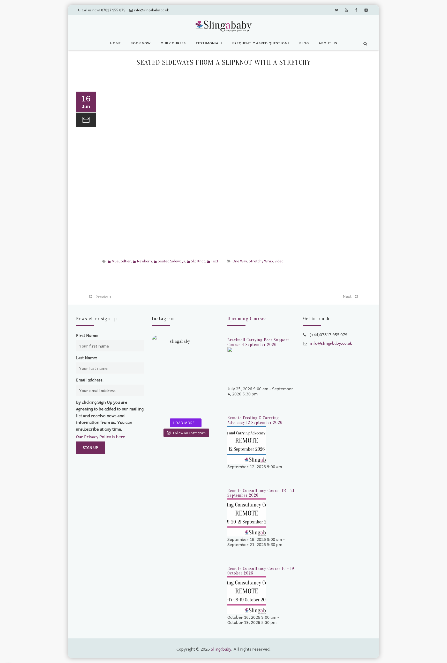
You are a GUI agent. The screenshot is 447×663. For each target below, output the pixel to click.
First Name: (87, 335)
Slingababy (221, 648)
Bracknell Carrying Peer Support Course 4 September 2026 (258, 342)
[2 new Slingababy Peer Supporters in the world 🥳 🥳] (168, 405)
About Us (328, 43)
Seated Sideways (171, 261)
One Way (240, 261)
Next (347, 296)
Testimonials (209, 43)
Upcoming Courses (247, 318)
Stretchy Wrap (261, 261)
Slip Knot (198, 261)
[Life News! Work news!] (168, 363)
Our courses (173, 43)
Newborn (144, 261)
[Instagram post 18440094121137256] (203, 405)
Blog (304, 43)
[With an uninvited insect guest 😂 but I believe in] (203, 384)
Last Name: (86, 357)
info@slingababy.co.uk (151, 10)
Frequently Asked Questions (260, 43)
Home (115, 43)
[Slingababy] (223, 26)
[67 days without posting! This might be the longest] (203, 363)
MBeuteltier (121, 261)
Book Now (141, 43)
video (279, 261)
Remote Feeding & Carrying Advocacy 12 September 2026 (254, 420)
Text (214, 261)
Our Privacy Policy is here (100, 436)
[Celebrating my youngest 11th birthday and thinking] (168, 384)
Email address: (90, 379)
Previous (103, 297)
